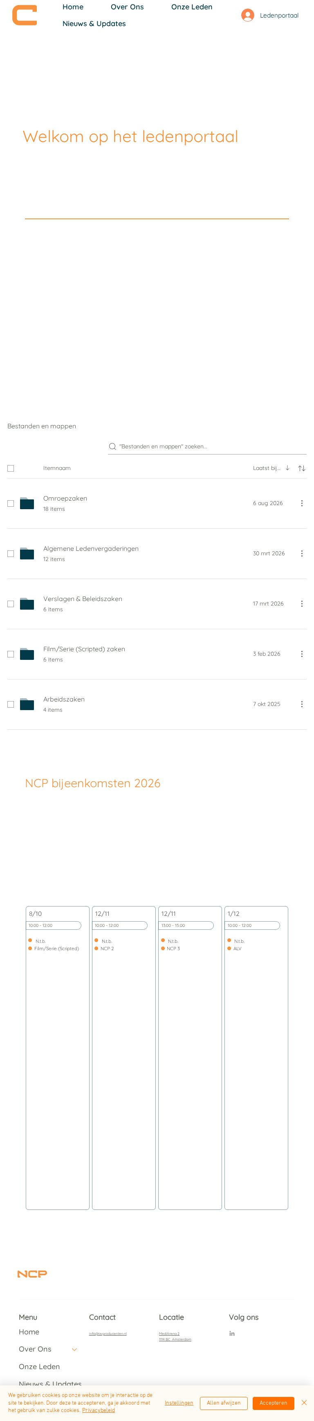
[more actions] (302, 503)
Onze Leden (39, 1366)
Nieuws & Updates (50, 1384)
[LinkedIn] (232, 1334)
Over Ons (35, 1349)
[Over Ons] (75, 1349)
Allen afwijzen (224, 1403)
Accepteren (273, 1403)
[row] (157, 466)
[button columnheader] (302, 468)
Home (29, 1331)
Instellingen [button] (179, 1403)
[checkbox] (10, 468)
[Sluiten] (304, 1403)
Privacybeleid (98, 1410)
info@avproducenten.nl (108, 1333)
